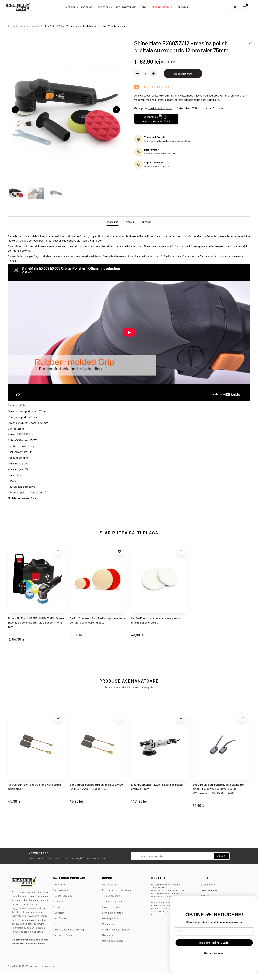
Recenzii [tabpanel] (146, 222)
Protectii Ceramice (62, 895)
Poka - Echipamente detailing (68, 929)
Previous (15, 109)
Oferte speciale (110, 918)
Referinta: (183, 108)
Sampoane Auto (61, 890)
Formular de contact (113, 912)
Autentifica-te (207, 884)
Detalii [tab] (130, 222)
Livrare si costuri (111, 906)
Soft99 (56, 923)
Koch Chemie (60, 918)
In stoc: (208, 108)
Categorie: (141, 108)
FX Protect (58, 912)
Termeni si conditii (111, 895)
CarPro (57, 906)
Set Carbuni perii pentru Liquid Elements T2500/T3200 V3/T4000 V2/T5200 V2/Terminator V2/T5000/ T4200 (163, 789)
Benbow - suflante (62, 935)
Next (116, 109)
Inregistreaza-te (208, 890)
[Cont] (235, 7)
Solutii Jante (59, 901)
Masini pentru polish (160, 108)
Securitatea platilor (112, 901)
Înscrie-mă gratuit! (214, 942)
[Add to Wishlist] (250, 43)
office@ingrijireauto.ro (163, 896)
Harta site (107, 935)
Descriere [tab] (112, 222)
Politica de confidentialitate (116, 890)
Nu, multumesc (214, 953)
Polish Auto (59, 884)
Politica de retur (110, 884)
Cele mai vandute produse (116, 929)
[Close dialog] (253, 900)
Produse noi (108, 923)
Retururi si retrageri (112, 940)
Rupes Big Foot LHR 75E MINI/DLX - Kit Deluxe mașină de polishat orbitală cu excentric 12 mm (36, 622)
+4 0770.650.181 (159, 887)
